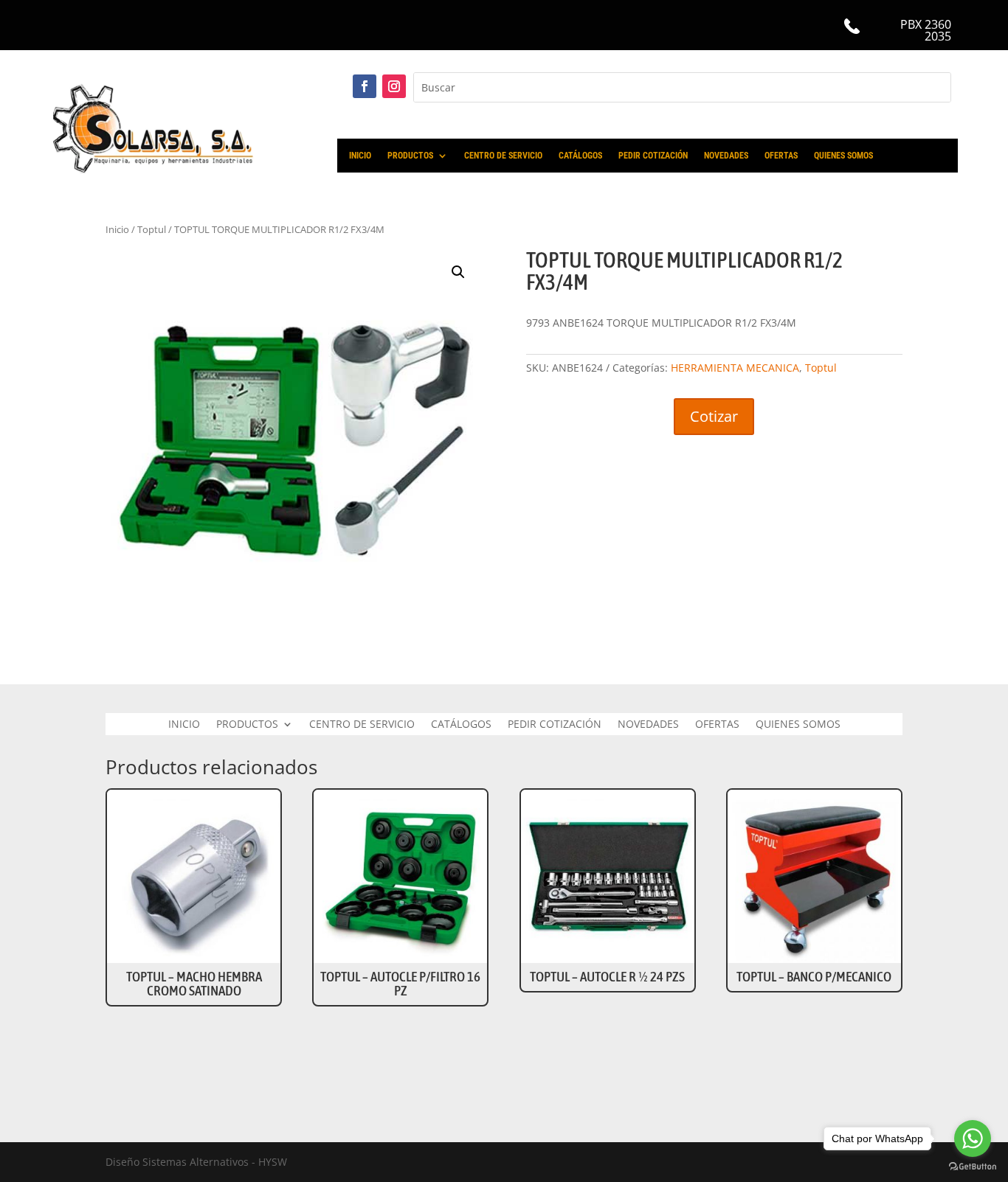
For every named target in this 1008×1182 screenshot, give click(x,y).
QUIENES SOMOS (843, 155)
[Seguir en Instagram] (394, 86)
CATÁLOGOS (580, 155)
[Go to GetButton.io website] (972, 1167)
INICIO (360, 155)
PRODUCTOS (410, 155)
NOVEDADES (726, 155)
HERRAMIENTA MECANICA (735, 368)
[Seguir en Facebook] (364, 86)
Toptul (821, 368)
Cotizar (714, 416)
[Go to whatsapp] (972, 1138)
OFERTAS (781, 155)
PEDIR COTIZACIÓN (653, 155)
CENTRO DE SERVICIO (503, 155)
